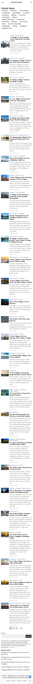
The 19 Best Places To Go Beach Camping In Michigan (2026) (19, 536)
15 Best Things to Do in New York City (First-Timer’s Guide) (20, 281)
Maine (14, 17)
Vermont (23, 26)
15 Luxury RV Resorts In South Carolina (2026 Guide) (20, 443)
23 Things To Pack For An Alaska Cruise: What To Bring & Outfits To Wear (20, 240)
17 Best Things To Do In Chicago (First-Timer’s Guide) (20, 337)
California (23, 10)
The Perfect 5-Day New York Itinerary (19, 320)
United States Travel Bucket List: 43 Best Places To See (19, 606)
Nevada (14, 21)
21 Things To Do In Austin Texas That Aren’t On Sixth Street (20, 39)
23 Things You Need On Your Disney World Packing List (19, 119)
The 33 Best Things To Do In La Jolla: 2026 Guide (20, 562)
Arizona (13, 10)
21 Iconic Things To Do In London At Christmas (15, 667)
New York (23, 21)
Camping (12, 439)
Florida (26, 13)
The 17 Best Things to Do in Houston (19, 302)
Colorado (6, 13)
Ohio (4, 24)
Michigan (21, 19)
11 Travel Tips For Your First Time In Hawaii (19, 394)
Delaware (17, 13)
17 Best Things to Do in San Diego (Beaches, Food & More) (20, 373)
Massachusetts (8, 19)
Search (3, 633)
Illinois (22, 15)
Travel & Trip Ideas (20, 389)
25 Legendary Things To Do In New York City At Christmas (20, 61)
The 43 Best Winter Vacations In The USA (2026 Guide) (19, 514)
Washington (7, 28)
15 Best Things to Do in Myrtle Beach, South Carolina (20, 260)
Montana (5, 21)
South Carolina (14, 24)
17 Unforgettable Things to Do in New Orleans (20, 356)
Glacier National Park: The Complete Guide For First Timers (19, 217)
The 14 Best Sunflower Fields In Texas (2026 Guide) (20, 583)
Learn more (11, 647)
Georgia (5, 15)
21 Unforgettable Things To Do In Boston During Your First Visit (20, 139)
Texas (15, 26)
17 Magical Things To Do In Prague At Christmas (15, 670)
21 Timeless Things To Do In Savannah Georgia (19, 80)
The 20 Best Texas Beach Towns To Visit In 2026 (20, 468)
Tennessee (6, 26)
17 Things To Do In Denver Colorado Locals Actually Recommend (19, 196)
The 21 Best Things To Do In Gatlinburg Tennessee (19, 159)
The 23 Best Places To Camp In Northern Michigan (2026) (20, 491)
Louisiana (6, 17)
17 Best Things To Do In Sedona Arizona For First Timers (20, 178)
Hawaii (13, 15)
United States (19, 35)
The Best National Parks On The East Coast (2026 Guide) (19, 415)
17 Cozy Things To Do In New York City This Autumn (20, 100)
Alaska (5, 10)
